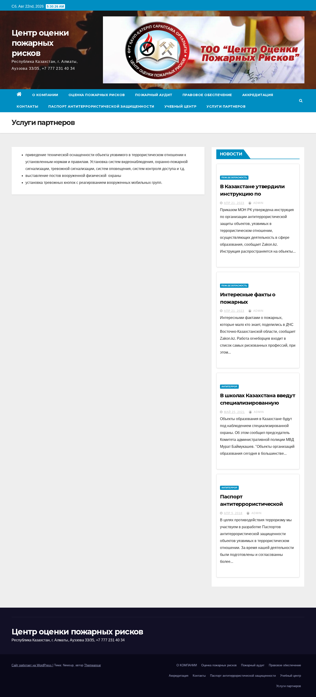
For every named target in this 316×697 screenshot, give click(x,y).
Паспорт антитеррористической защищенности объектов (253, 504)
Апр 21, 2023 (234, 203)
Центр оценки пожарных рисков (40, 43)
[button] (301, 101)
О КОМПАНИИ (45, 95)
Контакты (27, 106)
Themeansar (92, 665)
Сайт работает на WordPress (32, 665)
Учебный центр (180, 106)
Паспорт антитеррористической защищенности (101, 106)
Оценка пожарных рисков (96, 95)
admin (257, 203)
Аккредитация (257, 95)
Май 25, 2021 (234, 412)
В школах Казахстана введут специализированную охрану (257, 402)
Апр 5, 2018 (233, 513)
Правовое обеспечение (207, 95)
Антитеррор (229, 386)
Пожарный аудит (153, 95)
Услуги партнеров (226, 106)
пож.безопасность (234, 177)
